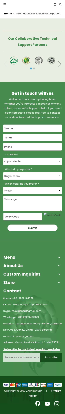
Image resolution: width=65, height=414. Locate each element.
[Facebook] (38, 404)
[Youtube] (47, 404)
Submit (32, 228)
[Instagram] (57, 404)
